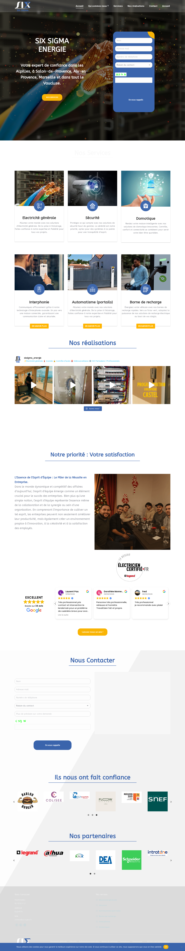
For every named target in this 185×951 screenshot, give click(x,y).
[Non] (181, 947)
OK (166, 947)
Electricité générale (108, 900)
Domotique (104, 927)
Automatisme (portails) (109, 911)
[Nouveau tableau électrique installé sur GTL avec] (73, 385)
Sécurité (103, 905)
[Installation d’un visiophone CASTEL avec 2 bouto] (151, 385)
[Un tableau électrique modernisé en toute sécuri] (112, 385)
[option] (28, 797)
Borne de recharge (107, 916)
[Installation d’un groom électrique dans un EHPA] (34, 385)
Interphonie (104, 921)
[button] (168, 604)
